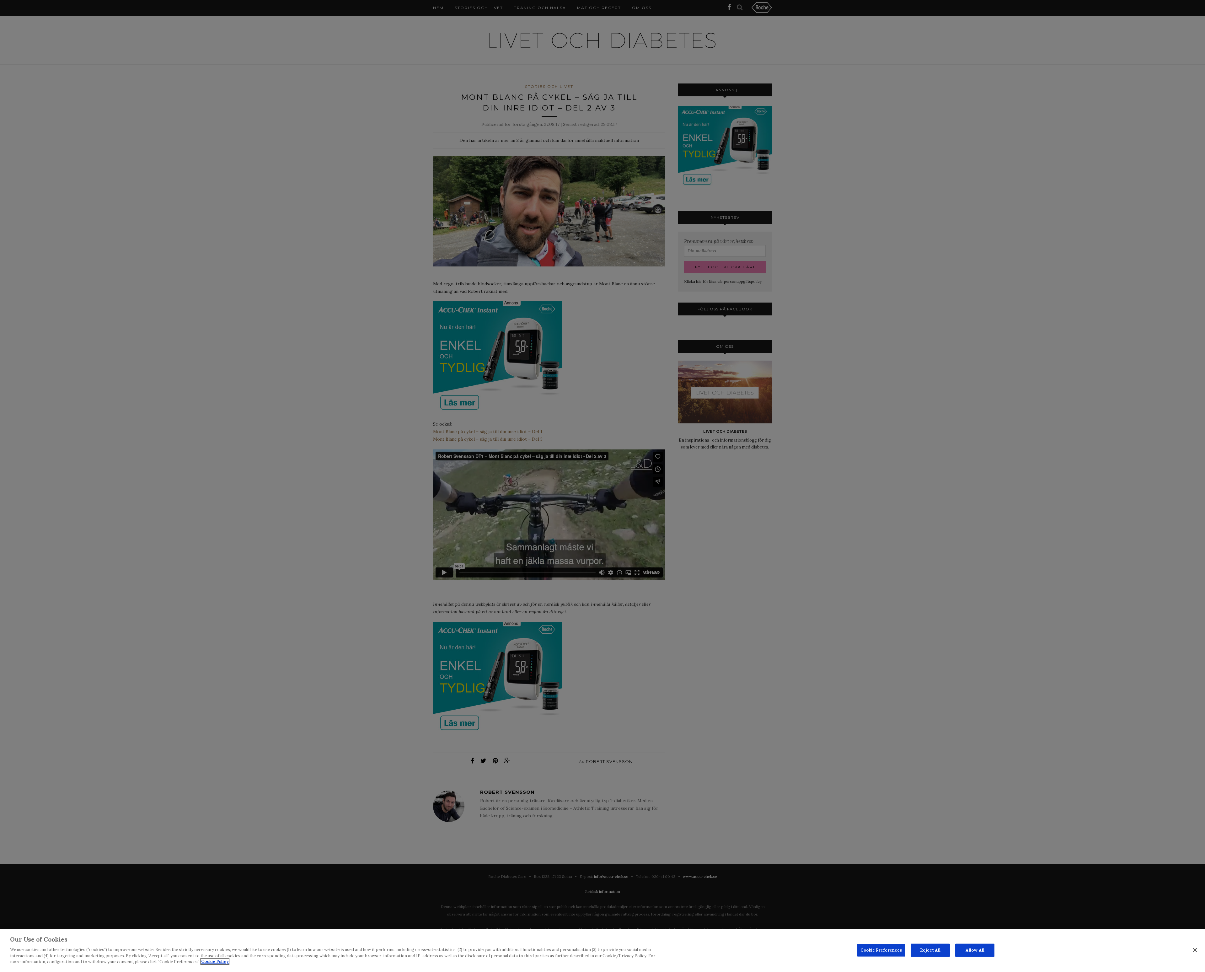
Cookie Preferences (881, 950)
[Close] (1195, 950)
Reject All (930, 950)
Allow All (975, 950)
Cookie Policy (215, 961)
